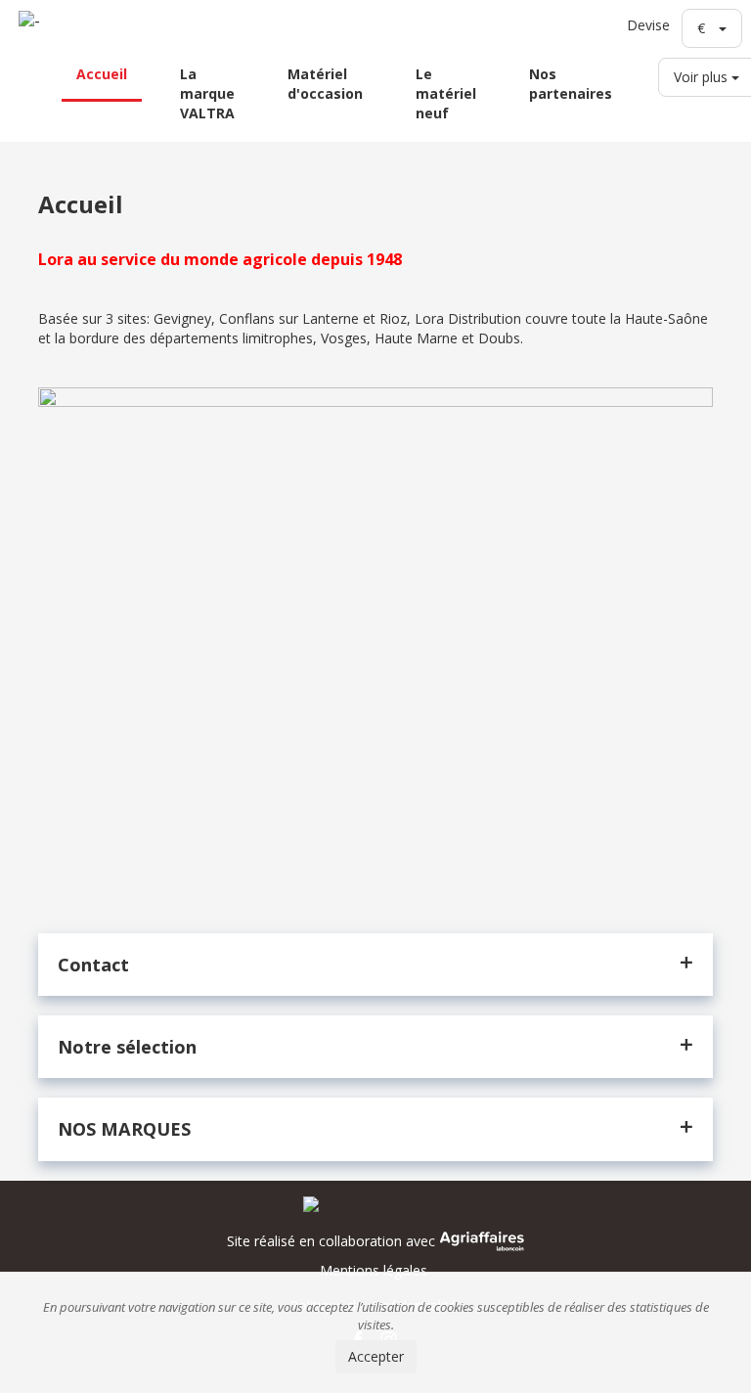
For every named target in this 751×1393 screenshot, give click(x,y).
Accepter (376, 1356)
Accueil (101, 74)
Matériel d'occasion (325, 84)
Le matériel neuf (446, 93)
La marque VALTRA (207, 93)
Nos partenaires (570, 84)
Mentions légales (373, 1270)
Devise (648, 25)
